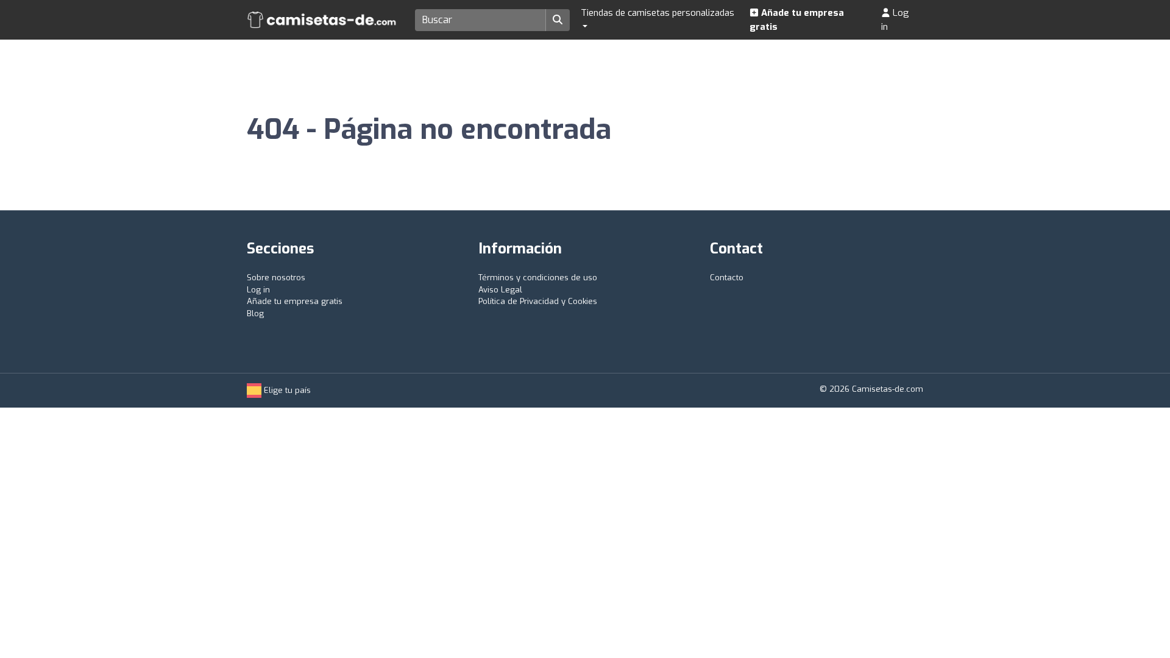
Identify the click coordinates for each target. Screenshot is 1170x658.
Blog (255, 313)
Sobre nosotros (276, 277)
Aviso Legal (500, 290)
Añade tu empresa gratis (797, 20)
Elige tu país (286, 390)
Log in (895, 20)
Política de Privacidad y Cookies (537, 301)
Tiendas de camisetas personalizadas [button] (657, 13)
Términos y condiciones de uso (537, 277)
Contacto (726, 277)
